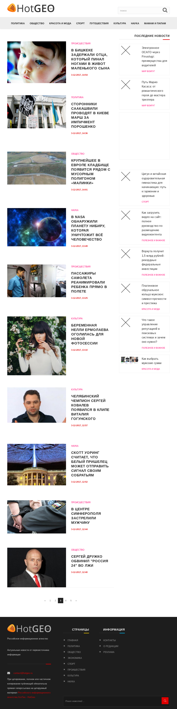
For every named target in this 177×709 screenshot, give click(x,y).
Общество (37, 23)
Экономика (75, 658)
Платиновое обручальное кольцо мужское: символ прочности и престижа (154, 294)
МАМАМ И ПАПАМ (155, 23)
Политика (18, 23)
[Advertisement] (144, 136)
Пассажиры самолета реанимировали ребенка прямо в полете (89, 282)
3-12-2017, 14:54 (79, 75)
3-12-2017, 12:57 (79, 425)
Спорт (80, 23)
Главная (73, 640)
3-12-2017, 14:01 (79, 190)
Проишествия (76, 669)
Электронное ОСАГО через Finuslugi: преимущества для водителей (154, 56)
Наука (135, 23)
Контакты (109, 640)
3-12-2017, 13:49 (79, 246)
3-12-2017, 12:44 (79, 529)
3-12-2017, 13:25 (79, 298)
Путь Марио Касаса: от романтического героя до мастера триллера (153, 91)
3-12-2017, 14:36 (79, 133)
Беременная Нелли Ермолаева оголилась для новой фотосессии (90, 334)
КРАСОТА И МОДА (60, 23)
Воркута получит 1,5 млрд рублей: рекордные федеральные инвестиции (153, 260)
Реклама (108, 652)
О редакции (110, 646)
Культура (120, 23)
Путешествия (99, 23)
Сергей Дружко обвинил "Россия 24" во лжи (89, 561)
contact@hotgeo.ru (22, 673)
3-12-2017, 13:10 (79, 350)
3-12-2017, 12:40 (79, 572)
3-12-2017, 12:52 (79, 482)
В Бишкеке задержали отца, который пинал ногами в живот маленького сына (90, 59)
